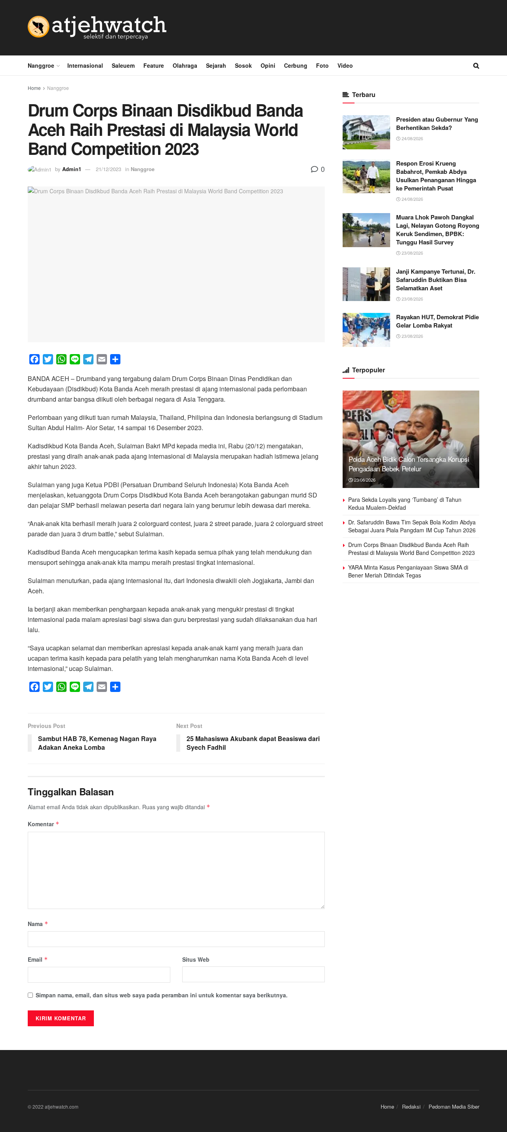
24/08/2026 (411, 138)
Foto (322, 65)
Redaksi (411, 1106)
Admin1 (71, 169)
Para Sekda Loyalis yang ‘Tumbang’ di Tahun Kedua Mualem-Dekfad (404, 503)
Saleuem (123, 65)
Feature (153, 65)
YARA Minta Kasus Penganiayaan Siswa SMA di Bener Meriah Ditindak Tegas (408, 571)
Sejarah (216, 65)
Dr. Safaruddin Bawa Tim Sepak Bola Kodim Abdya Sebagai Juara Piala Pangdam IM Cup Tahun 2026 (412, 526)
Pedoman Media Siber (454, 1106)
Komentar (43, 824)
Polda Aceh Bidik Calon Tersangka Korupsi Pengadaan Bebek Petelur (409, 463)
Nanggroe (41, 65)
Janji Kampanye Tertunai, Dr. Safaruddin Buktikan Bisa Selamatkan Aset (435, 279)
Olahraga (185, 65)
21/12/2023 (108, 169)
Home (34, 87)
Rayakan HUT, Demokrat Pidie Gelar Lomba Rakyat (437, 321)
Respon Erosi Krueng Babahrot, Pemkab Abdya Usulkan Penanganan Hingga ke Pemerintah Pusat (436, 175)
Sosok (243, 65)
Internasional (85, 65)
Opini (268, 65)
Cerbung (295, 65)
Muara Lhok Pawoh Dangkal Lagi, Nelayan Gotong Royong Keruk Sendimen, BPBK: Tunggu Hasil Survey (437, 229)
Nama (38, 924)
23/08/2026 (411, 253)
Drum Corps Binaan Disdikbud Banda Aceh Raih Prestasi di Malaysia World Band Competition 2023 (411, 548)
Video (345, 65)
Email (38, 959)
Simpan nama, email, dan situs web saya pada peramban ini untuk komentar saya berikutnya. (162, 995)
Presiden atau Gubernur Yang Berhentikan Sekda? (437, 123)
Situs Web (196, 959)
